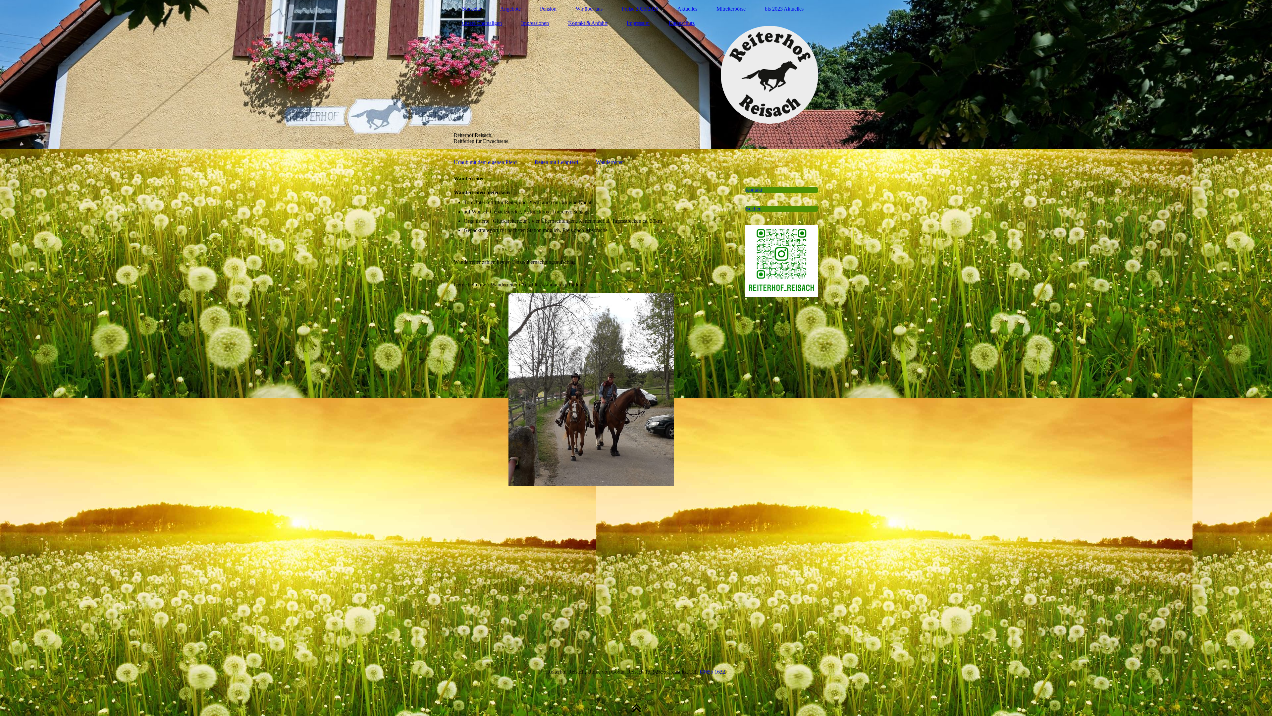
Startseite (471, 9)
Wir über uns (589, 9)
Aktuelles (687, 9)
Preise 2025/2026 (640, 9)
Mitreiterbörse (731, 9)
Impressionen (535, 23)
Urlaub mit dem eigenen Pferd (485, 162)
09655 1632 (712, 672)
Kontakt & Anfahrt (588, 23)
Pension (548, 9)
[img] (636, 74)
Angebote (510, 9)
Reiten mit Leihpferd (556, 162)
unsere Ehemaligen (482, 23)
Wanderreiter (609, 162)
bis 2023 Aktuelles (784, 9)
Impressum (638, 23)
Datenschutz (682, 23)
